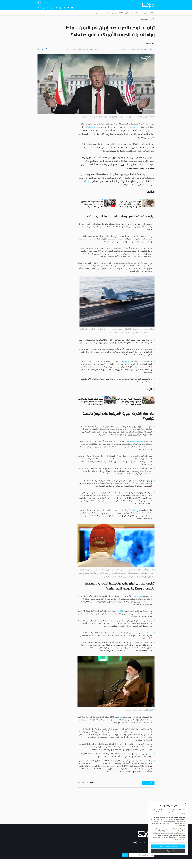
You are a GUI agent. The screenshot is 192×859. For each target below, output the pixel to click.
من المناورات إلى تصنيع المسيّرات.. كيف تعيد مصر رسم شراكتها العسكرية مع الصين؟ (90, 204)
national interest (137, 441)
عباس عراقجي (131, 510)
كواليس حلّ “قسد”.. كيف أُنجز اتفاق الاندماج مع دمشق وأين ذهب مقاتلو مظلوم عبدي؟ (128, 401)
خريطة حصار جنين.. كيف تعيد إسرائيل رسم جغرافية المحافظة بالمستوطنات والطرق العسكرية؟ (130, 204)
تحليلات (121, 13)
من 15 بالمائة (127, 361)
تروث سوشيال (94, 127)
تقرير (121, 717)
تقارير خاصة (143, 13)
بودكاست (107, 13)
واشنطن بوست (137, 596)
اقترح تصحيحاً (148, 782)
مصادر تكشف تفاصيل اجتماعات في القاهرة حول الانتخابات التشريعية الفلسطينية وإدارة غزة (90, 401)
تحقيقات (152, 13)
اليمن (134, 127)
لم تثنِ (89, 181)
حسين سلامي (113, 512)
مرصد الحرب (98, 13)
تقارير (126, 13)
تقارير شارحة (134, 13)
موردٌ (130, 456)
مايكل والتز (120, 611)
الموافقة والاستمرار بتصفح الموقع (168, 846)
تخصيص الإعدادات (168, 851)
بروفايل (114, 13)
